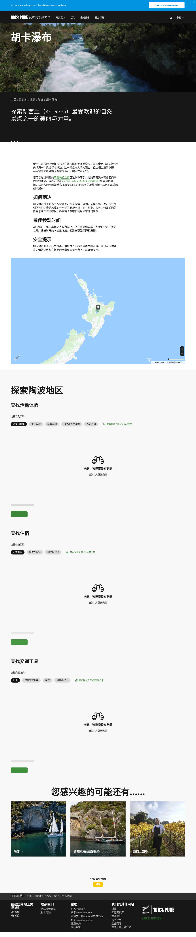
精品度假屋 (53, 552)
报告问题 (46, 912)
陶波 (97, 310)
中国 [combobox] (178, 17)
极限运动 (52, 424)
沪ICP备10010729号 (151, 918)
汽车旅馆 (17, 552)
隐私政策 (76, 927)
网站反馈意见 (48, 909)
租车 (47, 680)
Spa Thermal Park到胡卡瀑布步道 (81, 181)
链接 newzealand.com (82, 920)
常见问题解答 (78, 909)
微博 (17, 912)
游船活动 (91, 424)
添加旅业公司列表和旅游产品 (87, 916)
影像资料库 (117, 912)
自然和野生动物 (72, 424)
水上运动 (36, 424)
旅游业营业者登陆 (121, 927)
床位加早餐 (35, 552)
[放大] (182, 348)
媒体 (113, 909)
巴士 (15, 680)
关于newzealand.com (81, 912)
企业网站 (116, 923)
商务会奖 (116, 920)
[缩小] (182, 353)
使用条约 (76, 923)
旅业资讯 (116, 916)
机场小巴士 (62, 680)
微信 (17, 916)
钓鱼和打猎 (18, 424)
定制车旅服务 (31, 680)
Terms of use (159, 362)
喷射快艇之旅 (62, 177)
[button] (60, 17)
